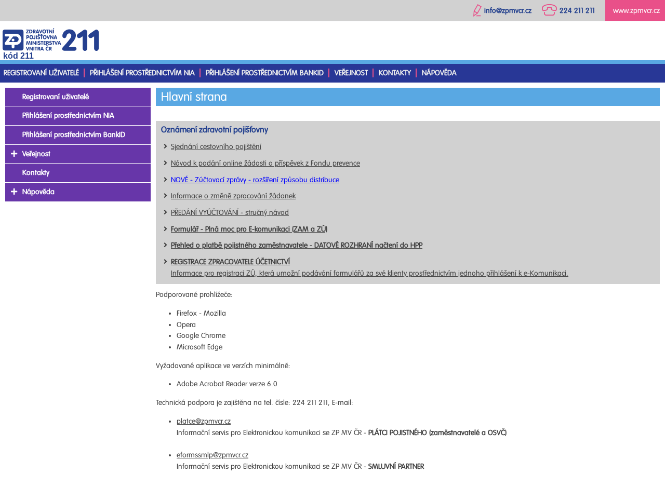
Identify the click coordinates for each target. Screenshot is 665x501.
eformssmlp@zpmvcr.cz (212, 455)
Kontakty (395, 73)
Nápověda (439, 73)
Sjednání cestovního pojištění (216, 146)
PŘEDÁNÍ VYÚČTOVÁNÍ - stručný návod (230, 212)
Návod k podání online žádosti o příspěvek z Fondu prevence (265, 163)
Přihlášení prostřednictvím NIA (142, 73)
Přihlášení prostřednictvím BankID (265, 73)
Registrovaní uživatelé (41, 73)
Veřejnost (351, 73)
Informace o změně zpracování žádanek (233, 196)
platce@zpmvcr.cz (204, 421)
